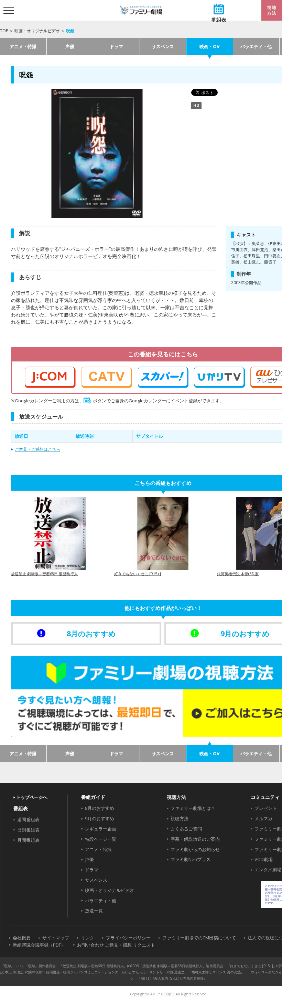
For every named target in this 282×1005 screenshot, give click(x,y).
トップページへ (31, 797)
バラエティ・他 (256, 46)
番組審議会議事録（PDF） (39, 945)
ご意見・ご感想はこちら (37, 449)
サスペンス (163, 46)
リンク (87, 938)
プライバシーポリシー (128, 938)
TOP (4, 31)
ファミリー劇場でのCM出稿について (199, 938)
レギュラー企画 (100, 829)
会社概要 (22, 938)
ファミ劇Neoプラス (190, 859)
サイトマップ (55, 938)
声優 (69, 46)
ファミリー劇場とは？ (193, 808)
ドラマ (116, 46)
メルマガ (263, 818)
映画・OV (209, 46)
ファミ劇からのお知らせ (195, 849)
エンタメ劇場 (267, 870)
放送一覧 (94, 910)
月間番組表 (28, 840)
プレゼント (265, 808)
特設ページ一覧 (100, 839)
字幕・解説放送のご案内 (195, 839)
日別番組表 (28, 830)
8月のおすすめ (99, 808)
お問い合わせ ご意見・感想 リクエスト (116, 945)
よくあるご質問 (186, 829)
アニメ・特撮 (23, 46)
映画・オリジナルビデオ (37, 31)
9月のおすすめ (99, 818)
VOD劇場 (263, 859)
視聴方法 (179, 818)
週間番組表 (28, 819)
